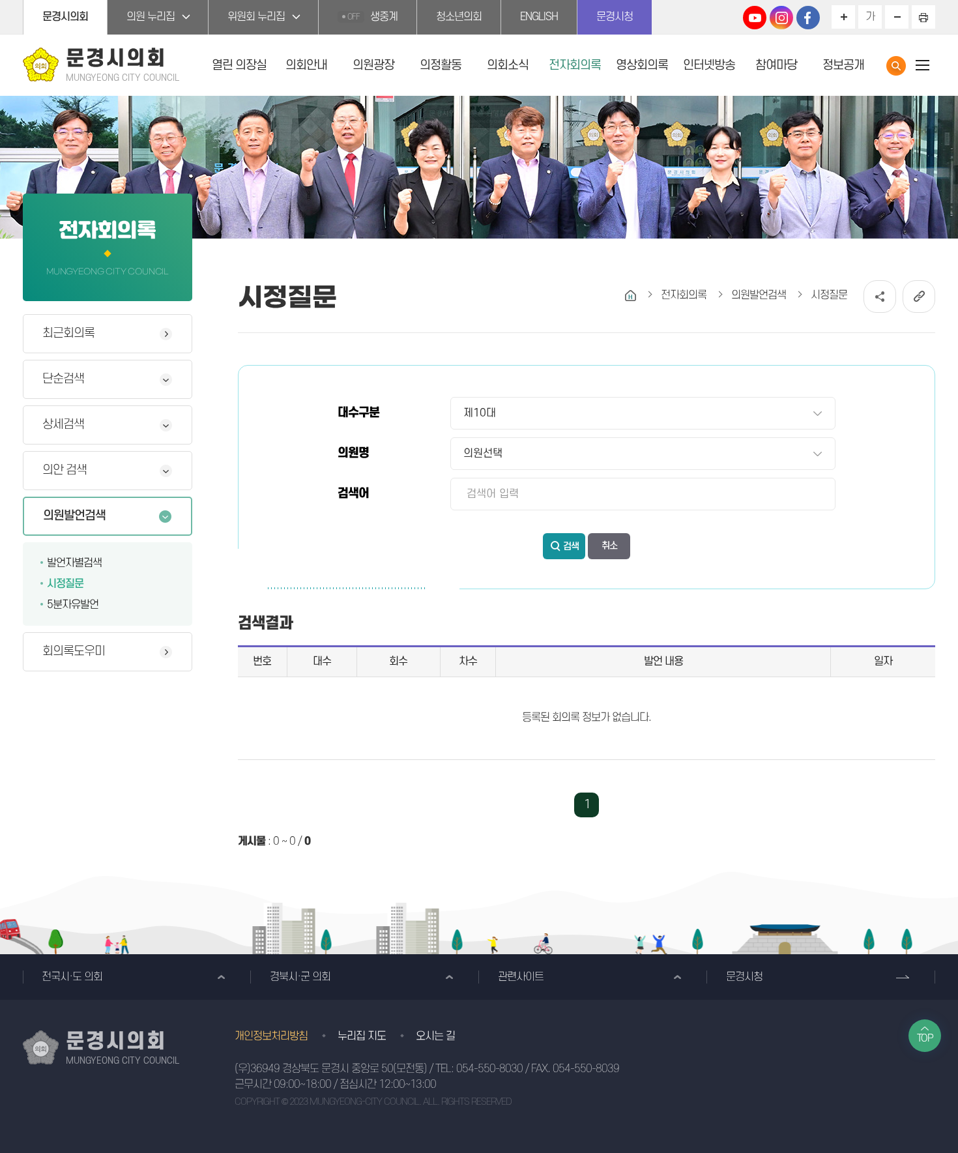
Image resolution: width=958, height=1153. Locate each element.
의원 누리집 (150, 17)
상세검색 (63, 424)
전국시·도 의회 (72, 977)
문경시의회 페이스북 (808, 17)
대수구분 (358, 413)
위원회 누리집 (256, 17)
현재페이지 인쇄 (923, 17)
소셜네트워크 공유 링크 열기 (880, 296)
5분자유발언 (72, 605)
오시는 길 (435, 1036)
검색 (571, 546)
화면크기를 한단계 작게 (896, 17)
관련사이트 (521, 977)
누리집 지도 (362, 1036)
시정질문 (65, 584)
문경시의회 (65, 17)
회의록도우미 (73, 651)
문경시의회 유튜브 (754, 17)
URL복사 (919, 296)
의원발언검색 (74, 516)
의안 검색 (64, 470)
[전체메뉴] (922, 65)
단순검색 (63, 379)
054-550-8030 (489, 1069)
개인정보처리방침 (271, 1036)
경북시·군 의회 (300, 977)
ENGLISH (539, 17)
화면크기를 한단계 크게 (843, 17)
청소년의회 (459, 17)
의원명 (353, 453)
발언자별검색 (74, 563)
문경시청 (614, 17)
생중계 (372, 17)
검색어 (353, 494)
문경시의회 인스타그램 (781, 17)
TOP (925, 1038)
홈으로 (630, 295)
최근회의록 (68, 333)
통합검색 (896, 66)
